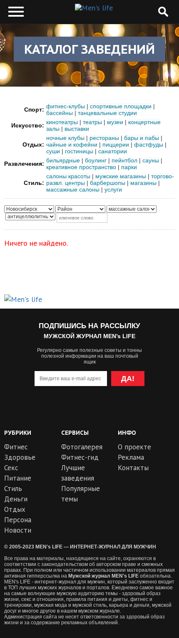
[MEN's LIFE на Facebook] (134, 412)
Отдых (14, 509)
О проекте (134, 446)
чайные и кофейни (71, 144)
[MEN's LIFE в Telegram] (74, 412)
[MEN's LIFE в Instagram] (104, 412)
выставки (77, 128)
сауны (150, 160)
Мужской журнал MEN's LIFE (103, 576)
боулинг (96, 160)
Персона (17, 519)
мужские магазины (120, 176)
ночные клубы (65, 138)
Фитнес (16, 446)
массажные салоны (72, 189)
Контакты (133, 467)
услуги (113, 189)
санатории (112, 151)
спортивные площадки (121, 106)
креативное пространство (81, 167)
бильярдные (63, 160)
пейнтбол (124, 160)
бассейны (59, 113)
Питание (17, 478)
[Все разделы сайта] (16, 12)
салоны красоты (68, 176)
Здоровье (19, 457)
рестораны (104, 138)
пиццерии (115, 144)
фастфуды (148, 144)
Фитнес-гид (80, 457)
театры (92, 122)
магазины (143, 182)
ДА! (127, 378)
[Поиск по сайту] (163, 12)
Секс (11, 467)
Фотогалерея (81, 446)
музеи (115, 122)
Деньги (15, 498)
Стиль (13, 488)
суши (53, 151)
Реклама (131, 457)
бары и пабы (141, 138)
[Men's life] (94, 8)
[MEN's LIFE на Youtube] (44, 412)
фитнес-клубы (65, 106)
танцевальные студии (107, 113)
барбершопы (107, 182)
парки (129, 167)
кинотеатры (62, 122)
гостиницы (79, 151)
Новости (17, 530)
